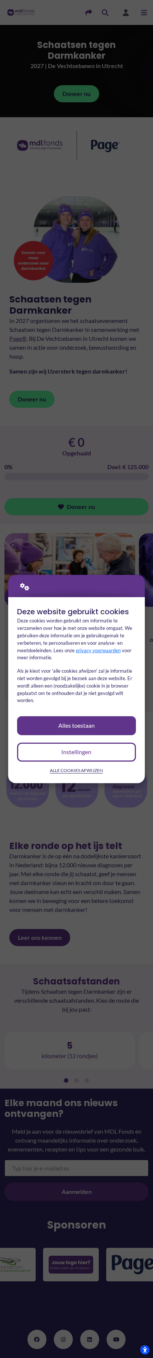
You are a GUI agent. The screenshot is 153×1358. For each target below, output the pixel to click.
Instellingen (76, 751)
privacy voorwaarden (98, 650)
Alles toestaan (76, 725)
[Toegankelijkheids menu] (144, 1349)
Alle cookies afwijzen (76, 770)
